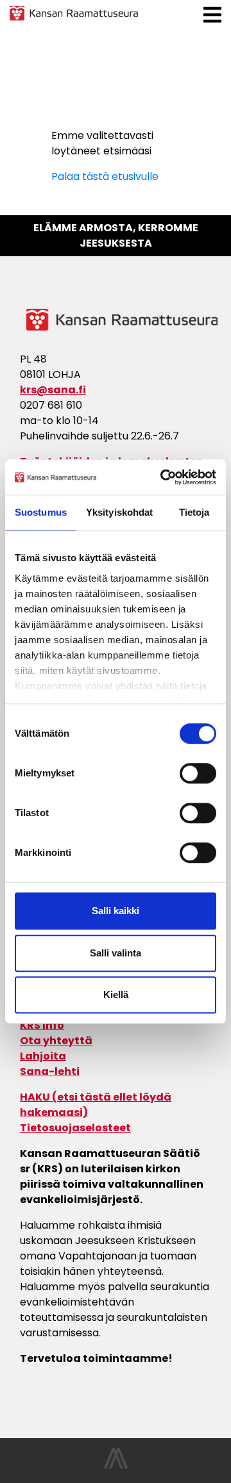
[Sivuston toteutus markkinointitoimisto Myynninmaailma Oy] (115, 1465)
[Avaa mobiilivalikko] (212, 15)
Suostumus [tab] (41, 512)
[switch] (198, 773)
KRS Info (42, 1025)
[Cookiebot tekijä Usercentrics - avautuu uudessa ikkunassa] (163, 477)
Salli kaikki (115, 910)
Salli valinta (115, 952)
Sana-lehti (50, 1071)
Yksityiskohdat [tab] (119, 512)
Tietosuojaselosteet (75, 1127)
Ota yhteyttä (56, 1040)
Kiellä (115, 994)
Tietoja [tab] (194, 512)
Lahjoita (43, 1056)
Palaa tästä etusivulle (104, 176)
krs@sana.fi (53, 389)
